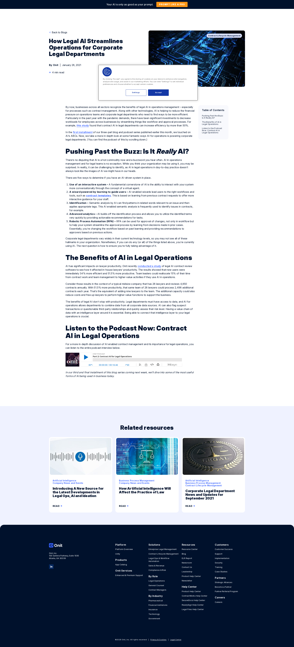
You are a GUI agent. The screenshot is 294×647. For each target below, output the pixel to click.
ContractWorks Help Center (194, 596)
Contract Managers (157, 590)
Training (218, 567)
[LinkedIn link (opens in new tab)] (51, 566)
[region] (148, 83)
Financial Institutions (158, 605)
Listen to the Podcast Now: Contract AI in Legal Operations (212, 130)
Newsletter (187, 581)
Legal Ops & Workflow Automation (159, 559)
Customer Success (224, 549)
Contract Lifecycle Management (164, 554)
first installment (82, 132)
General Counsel (156, 585)
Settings (136, 92)
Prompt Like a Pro (172, 4)
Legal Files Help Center (193, 609)
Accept (158, 92)
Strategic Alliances (223, 582)
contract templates (98, 195)
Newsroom (187, 563)
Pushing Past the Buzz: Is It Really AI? (212, 117)
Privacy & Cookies (158, 640)
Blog (184, 554)
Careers (218, 602)
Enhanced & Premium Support (129, 575)
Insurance (153, 609)
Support (218, 554)
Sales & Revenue (156, 565)
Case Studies (221, 571)
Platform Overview (124, 549)
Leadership (187, 571)
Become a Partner (223, 587)
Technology (154, 614)
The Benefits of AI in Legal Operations (211, 123)
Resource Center (190, 549)
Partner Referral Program (226, 591)
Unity (117, 554)
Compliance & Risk (157, 570)
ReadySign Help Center (193, 605)
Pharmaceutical (156, 600)
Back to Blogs (59, 32)
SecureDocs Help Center (193, 600)
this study (83, 125)
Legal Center (175, 640)
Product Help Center (191, 576)
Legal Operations (157, 581)
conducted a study (149, 266)
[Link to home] (64, 545)
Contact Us (187, 567)
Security (218, 563)
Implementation (222, 558)
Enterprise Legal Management (163, 549)
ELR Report (187, 558)
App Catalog (121, 564)
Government (154, 618)
